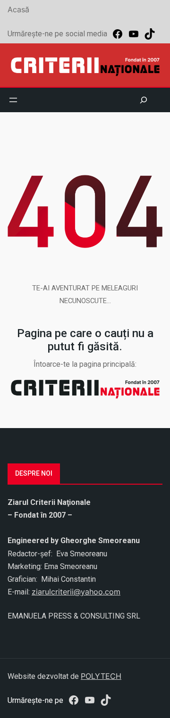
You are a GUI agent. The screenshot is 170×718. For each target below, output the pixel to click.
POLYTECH (101, 676)
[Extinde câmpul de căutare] (143, 100)
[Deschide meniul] (13, 100)
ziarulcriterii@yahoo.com (76, 591)
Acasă (18, 9)
